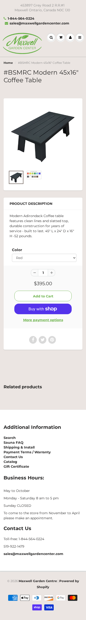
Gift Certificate (16, 466)
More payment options (43, 320)
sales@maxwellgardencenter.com (39, 23)
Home (8, 63)
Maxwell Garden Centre (38, 581)
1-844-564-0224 (21, 18)
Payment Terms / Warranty (27, 452)
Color (17, 250)
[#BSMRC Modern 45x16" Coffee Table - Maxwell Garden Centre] (43, 135)
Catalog (10, 462)
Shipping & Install (19, 447)
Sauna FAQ (13, 442)
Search (10, 438)
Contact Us (13, 457)
